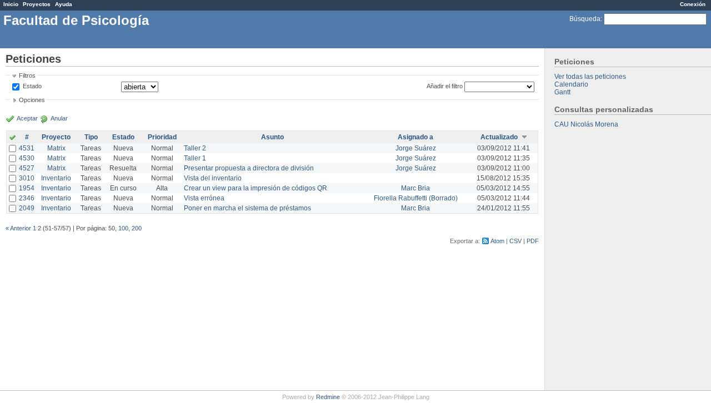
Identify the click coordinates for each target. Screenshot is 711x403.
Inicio (10, 4)
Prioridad (162, 137)
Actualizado (499, 137)
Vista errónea (204, 198)
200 (137, 228)
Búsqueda (584, 19)
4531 (26, 148)
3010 (26, 178)
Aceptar (27, 118)
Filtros (27, 75)
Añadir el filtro (445, 86)
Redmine (328, 397)
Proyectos (37, 4)
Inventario (56, 178)
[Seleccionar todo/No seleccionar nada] (12, 138)
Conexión (692, 4)
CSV (515, 241)
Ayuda (63, 4)
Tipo (91, 137)
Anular (59, 118)
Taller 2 (195, 148)
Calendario (571, 84)
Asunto (272, 137)
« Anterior (18, 228)
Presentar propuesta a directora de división (249, 168)
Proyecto (56, 137)
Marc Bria (415, 188)
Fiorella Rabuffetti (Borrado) (416, 198)
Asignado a (415, 137)
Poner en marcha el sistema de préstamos (247, 208)
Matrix (56, 148)
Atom (497, 241)
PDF (533, 241)
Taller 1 (195, 158)
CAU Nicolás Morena (586, 124)
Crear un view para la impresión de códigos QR (255, 188)
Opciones (32, 100)
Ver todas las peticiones (590, 76)
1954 (26, 188)
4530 (26, 158)
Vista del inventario (213, 178)
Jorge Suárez (415, 148)
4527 (26, 168)
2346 (26, 198)
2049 (26, 208)
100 (123, 228)
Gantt (562, 92)
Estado (32, 86)
